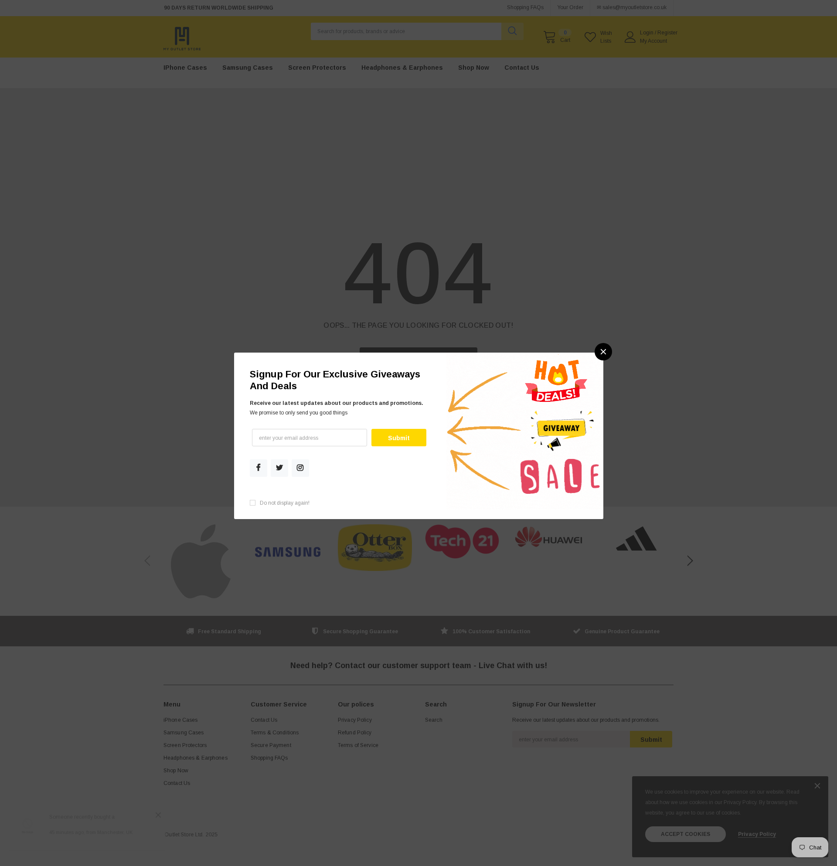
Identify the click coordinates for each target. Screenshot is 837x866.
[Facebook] (258, 468)
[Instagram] (300, 468)
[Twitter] (279, 468)
